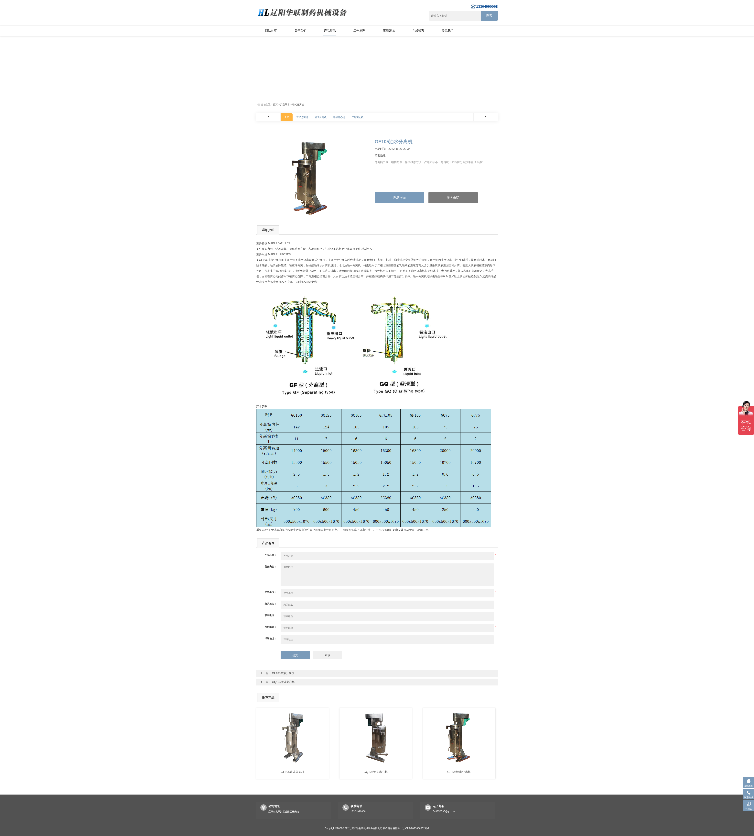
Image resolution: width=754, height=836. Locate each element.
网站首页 (271, 30)
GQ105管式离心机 (283, 681)
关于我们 (300, 30)
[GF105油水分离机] (459, 737)
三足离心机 (357, 117)
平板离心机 (339, 117)
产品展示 (330, 30)
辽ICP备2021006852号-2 (415, 828)
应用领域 (389, 30)
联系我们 (448, 30)
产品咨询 (399, 197)
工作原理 (359, 30)
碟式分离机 (321, 117)
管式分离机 (298, 104)
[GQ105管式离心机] (375, 737)
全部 (286, 117)
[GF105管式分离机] (292, 737)
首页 (275, 104)
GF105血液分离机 (283, 673)
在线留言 (418, 30)
